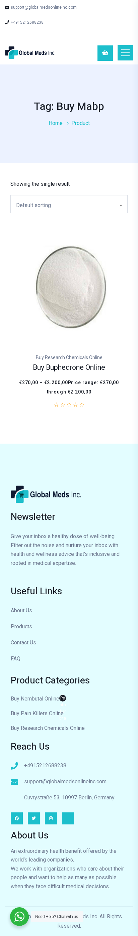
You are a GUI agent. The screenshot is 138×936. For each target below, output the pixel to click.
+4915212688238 (27, 22)
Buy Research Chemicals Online (48, 728)
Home (56, 123)
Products (21, 626)
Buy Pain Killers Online (37, 713)
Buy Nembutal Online (38, 699)
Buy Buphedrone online (69, 367)
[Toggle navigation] (125, 52)
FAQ (15, 658)
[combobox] (69, 204)
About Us (21, 610)
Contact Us (23, 642)
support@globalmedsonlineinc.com (44, 7)
